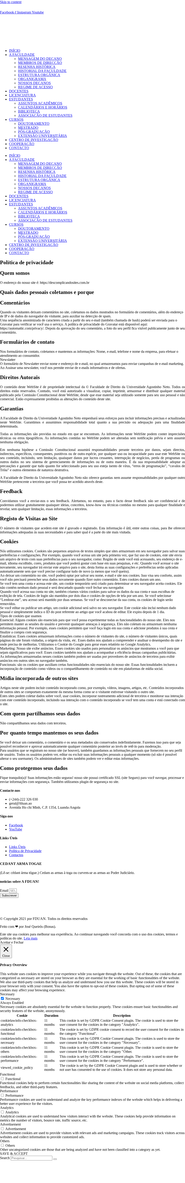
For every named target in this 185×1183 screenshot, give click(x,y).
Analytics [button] (7, 1108)
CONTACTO (19, 148)
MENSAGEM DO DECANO (40, 59)
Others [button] (4, 1141)
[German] (13, 8)
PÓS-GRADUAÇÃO (34, 132)
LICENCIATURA (22, 95)
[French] (8, 8)
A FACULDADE (22, 55)
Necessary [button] (7, 994)
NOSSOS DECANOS (34, 83)
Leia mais (30, 938)
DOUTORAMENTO (33, 123)
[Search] (55, 1159)
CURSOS (16, 119)
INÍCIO (14, 50)
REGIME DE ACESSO (35, 87)
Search (5, 1158)
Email (4, 890)
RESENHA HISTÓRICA (37, 67)
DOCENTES (18, 91)
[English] (2, 8)
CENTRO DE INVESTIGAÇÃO (33, 140)
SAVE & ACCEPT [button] (14, 1154)
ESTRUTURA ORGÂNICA (39, 75)
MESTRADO (28, 128)
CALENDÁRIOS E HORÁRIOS (42, 107)
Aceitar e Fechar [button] (11, 942)
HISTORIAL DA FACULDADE (42, 71)
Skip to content (10, 2)
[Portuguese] (19, 8)
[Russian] (24, 8)
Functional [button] (7, 1074)
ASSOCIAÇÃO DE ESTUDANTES (45, 115)
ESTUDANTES (21, 99)
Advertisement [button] (10, 1124)
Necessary (12, 999)
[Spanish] (29, 8)
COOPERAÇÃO (21, 144)
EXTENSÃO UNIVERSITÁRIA (42, 136)
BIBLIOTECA (29, 111)
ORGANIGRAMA (32, 79)
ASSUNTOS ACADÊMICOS (40, 103)
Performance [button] (9, 1091)
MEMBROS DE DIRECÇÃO (40, 63)
